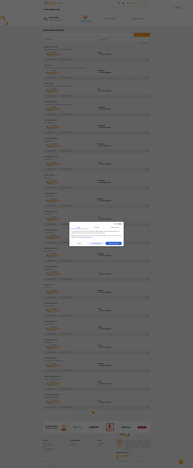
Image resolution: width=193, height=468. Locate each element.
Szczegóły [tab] (96, 227)
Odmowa (79, 243)
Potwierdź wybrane (96, 243)
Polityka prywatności (87, 237)
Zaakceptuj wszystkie (113, 243)
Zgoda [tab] (78, 227)
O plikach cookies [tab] (114, 227)
